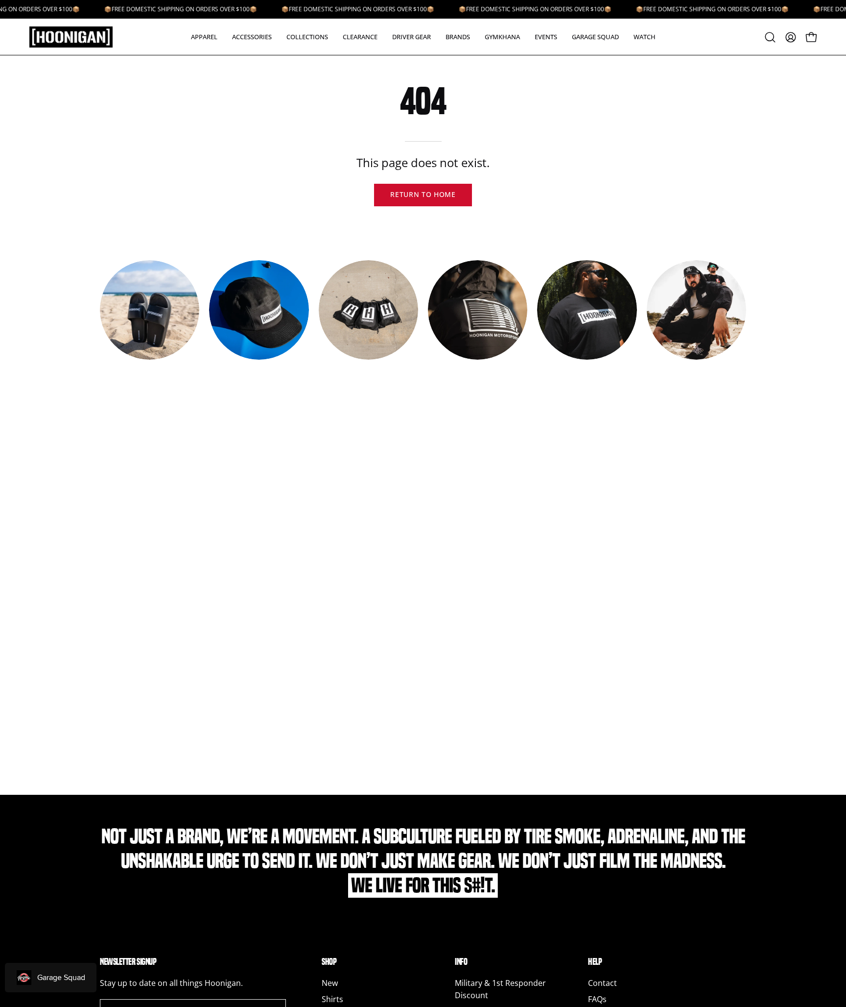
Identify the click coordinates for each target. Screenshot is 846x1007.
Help (595, 962)
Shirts (332, 999)
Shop (329, 962)
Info (461, 962)
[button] (204, 37)
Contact (602, 983)
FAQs (597, 999)
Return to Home (423, 194)
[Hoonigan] (78, 37)
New (330, 983)
